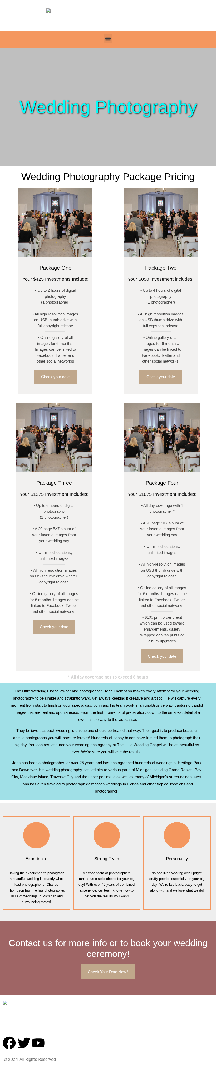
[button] (108, 38)
